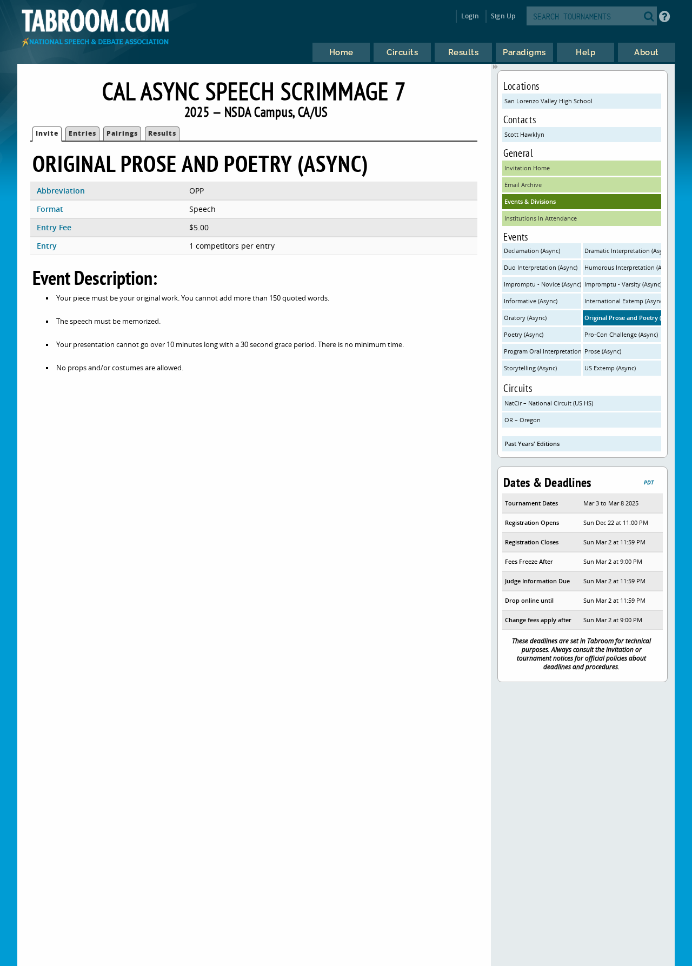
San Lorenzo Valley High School (548, 101)
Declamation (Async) (532, 251)
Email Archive (523, 185)
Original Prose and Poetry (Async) (623, 318)
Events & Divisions (530, 201)
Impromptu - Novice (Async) (542, 284)
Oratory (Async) (525, 318)
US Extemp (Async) (610, 368)
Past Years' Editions (532, 443)
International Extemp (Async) (623, 301)
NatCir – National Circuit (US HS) (548, 403)
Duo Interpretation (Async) (540, 267)
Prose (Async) (602, 351)
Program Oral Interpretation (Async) (542, 351)
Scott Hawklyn (524, 134)
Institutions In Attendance (540, 218)
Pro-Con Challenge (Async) (621, 334)
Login (470, 16)
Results (162, 133)
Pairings (122, 133)
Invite (47, 133)
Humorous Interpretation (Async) (623, 267)
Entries (82, 133)
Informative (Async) (530, 301)
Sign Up (503, 16)
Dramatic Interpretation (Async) (623, 251)
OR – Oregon (522, 420)
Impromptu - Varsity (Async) (623, 284)
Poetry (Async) (523, 334)
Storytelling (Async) (530, 368)
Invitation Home (527, 168)
